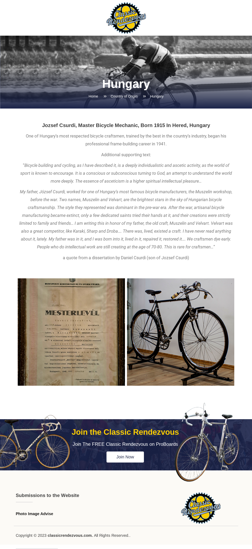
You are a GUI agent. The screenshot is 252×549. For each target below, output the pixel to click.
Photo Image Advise (34, 514)
